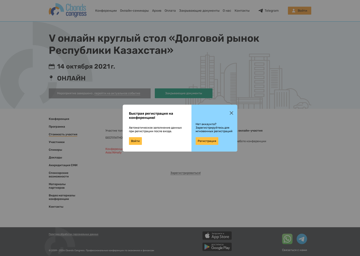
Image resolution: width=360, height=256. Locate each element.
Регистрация (207, 141)
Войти (135, 141)
